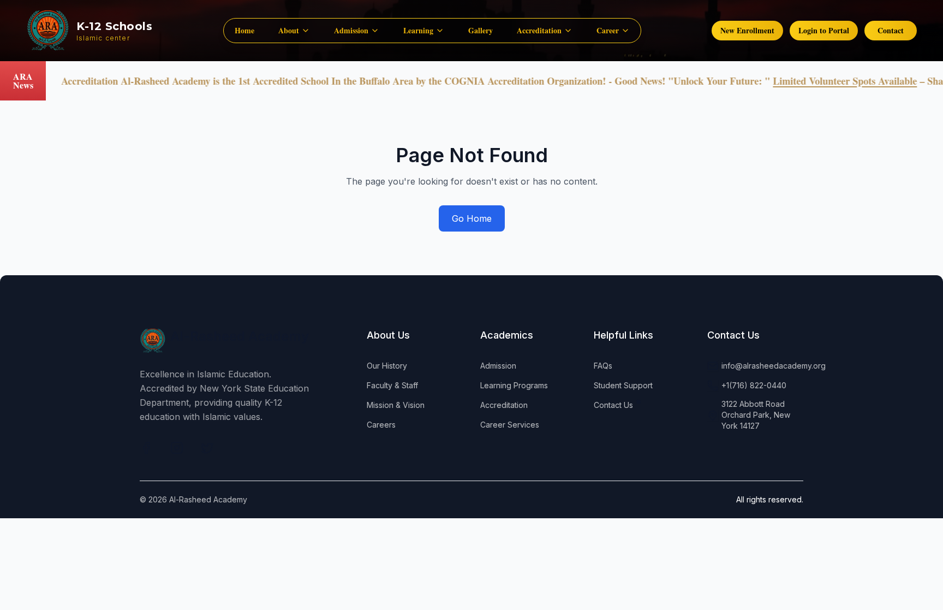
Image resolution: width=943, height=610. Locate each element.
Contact (891, 30)
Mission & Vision (396, 405)
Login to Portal (823, 30)
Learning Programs (514, 385)
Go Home (472, 218)
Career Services (509, 424)
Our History (387, 365)
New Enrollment (747, 30)
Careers (381, 424)
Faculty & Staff (392, 385)
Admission (498, 365)
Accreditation (504, 405)
